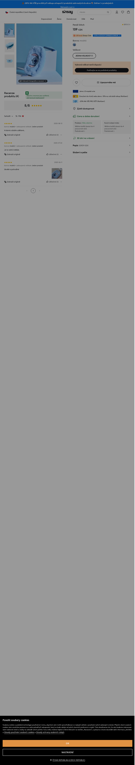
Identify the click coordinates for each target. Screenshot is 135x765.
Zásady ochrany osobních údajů (50, 732)
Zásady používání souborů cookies (19, 732)
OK (67, 743)
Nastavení (67, 752)
